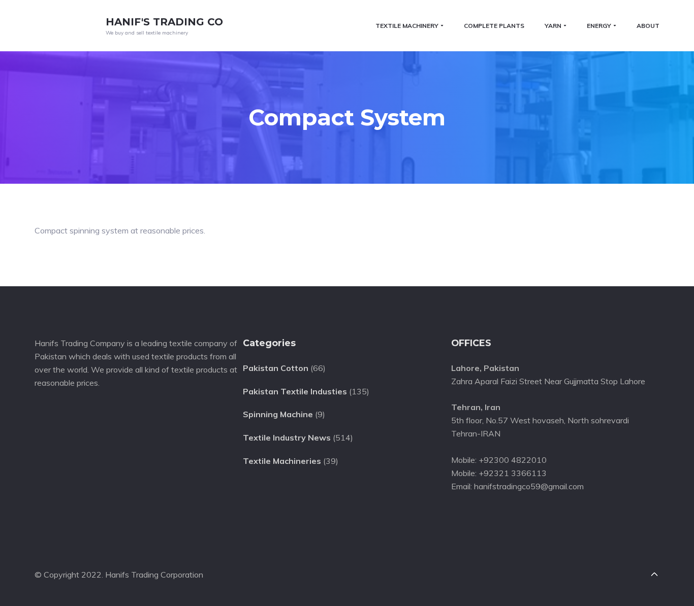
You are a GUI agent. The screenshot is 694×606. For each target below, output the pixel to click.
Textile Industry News (287, 437)
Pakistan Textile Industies (295, 391)
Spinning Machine (278, 414)
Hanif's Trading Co (164, 22)
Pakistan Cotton (275, 368)
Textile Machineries (282, 461)
